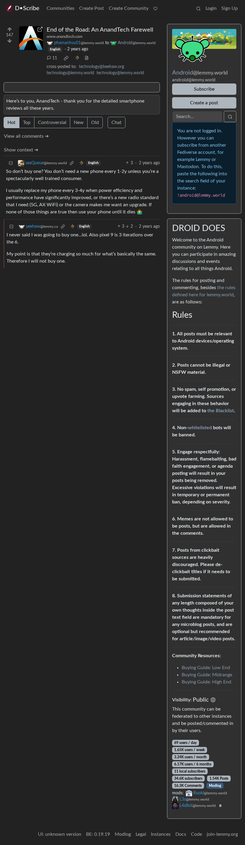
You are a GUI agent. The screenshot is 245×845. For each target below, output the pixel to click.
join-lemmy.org (222, 834)
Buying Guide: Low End (206, 667)
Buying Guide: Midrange (207, 674)
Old (95, 122)
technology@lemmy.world (70, 73)
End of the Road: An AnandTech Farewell (100, 30)
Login (211, 8)
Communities (60, 8)
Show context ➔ (21, 150)
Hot (11, 122)
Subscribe (204, 89)
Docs (180, 834)
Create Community (128, 8)
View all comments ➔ (26, 136)
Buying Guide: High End (206, 682)
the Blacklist (220, 410)
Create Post (91, 8)
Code (196, 834)
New (79, 122)
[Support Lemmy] (155, 8)
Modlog (215, 785)
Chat (116, 122)
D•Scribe (27, 8)
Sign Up (229, 8)
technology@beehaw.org (101, 67)
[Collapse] (11, 163)
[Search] (198, 8)
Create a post (204, 102)
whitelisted (200, 427)
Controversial (52, 122)
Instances (161, 834)
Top (26, 122)
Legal (141, 834)
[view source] (86, 58)
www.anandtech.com (64, 37)
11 (54, 58)
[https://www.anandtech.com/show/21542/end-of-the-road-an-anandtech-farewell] (31, 38)
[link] (66, 58)
